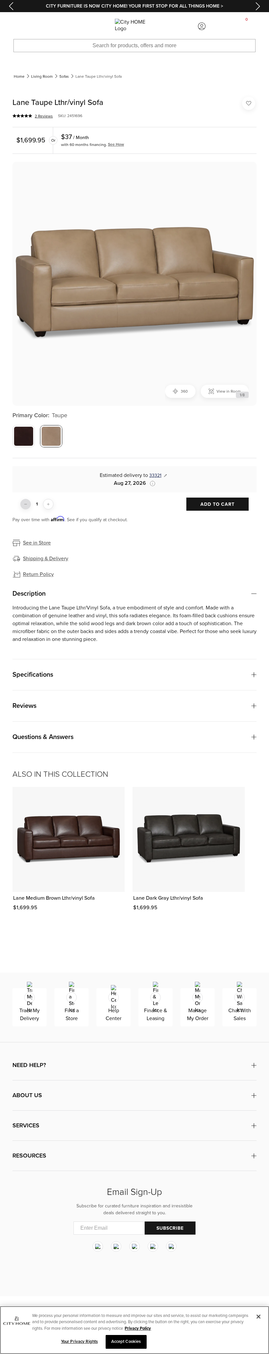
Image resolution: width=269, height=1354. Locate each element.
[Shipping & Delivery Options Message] (150, 483)
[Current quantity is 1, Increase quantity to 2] (48, 504)
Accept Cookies (126, 1341)
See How (116, 144)
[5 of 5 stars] (22, 116)
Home (19, 76)
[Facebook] (116, 1246)
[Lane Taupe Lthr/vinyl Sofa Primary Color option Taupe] (51, 436)
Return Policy (38, 574)
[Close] (258, 1316)
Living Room (42, 76)
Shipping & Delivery (45, 558)
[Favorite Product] (248, 103)
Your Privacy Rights (79, 1341)
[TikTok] (171, 1246)
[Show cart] (247, 26)
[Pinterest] (152, 1246)
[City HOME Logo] (134, 26)
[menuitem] (22, 26)
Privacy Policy (138, 1328)
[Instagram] (97, 1246)
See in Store (37, 543)
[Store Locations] (67, 26)
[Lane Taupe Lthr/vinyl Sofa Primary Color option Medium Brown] (23, 436)
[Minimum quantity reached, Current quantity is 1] (25, 504)
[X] (134, 1246)
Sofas (64, 76)
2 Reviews (44, 116)
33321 (155, 475)
